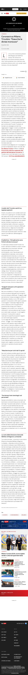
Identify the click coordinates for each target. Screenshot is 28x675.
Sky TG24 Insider (21, 13)
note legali (4, 657)
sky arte (3, 640)
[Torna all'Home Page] (6, 13)
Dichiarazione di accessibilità (18, 657)
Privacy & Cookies (9, 666)
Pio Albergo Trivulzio (7, 148)
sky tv (15, 632)
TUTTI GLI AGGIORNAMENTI (16, 156)
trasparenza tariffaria (12, 668)
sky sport (3, 632)
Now (15, 637)
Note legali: (3, 651)
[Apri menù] (2, 13)
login (25, 9)
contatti (23, 668)
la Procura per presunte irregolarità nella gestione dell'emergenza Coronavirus (12, 150)
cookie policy (17, 654)
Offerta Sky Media (5, 660)
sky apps (16, 634)
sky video (3, 637)
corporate (16, 660)
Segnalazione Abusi (15, 673)
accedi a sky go (20, 623)
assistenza (19, 668)
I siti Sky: (3, 629)
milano (24, 514)
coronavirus (14, 514)
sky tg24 (3, 634)
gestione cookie (5, 654)
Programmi (17, 645)
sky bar (16, 640)
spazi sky (16, 643)
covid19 (5, 514)
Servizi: (15, 629)
